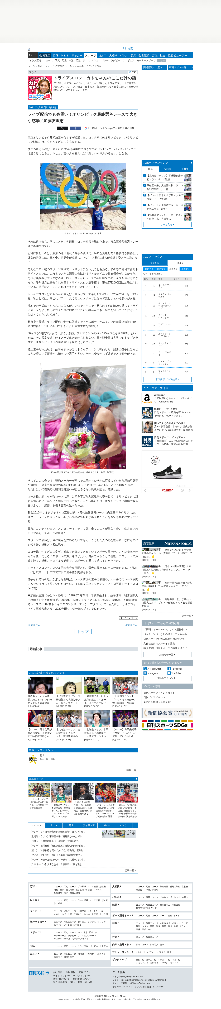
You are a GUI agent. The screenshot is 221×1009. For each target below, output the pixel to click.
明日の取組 (175, 887)
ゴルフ (102, 55)
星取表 (185, 887)
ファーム (97, 890)
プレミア (101, 922)
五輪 (32, 946)
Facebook (176, 668)
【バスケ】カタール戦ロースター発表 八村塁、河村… (57, 859)
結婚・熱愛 (155, 926)
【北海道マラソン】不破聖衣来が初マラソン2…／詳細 (165, 177)
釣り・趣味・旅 (120, 944)
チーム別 (103, 914)
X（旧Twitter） (155, 668)
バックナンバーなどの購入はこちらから (165, 634)
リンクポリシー (81, 975)
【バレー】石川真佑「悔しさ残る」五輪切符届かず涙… (57, 845)
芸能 (154, 55)
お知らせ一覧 (166, 654)
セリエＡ (82, 922)
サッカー (77, 55)
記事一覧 (129, 870)
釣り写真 (154, 945)
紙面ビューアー (177, 55)
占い (150, 929)
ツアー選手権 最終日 (152, 274)
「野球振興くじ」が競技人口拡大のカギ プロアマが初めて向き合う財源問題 (167, 602)
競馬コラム (165, 905)
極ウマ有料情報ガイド (146, 908)
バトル (124, 55)
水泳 (71, 60)
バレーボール (60, 936)
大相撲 (113, 55)
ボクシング (175, 897)
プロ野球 (82, 887)
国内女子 (92, 954)
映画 (176, 926)
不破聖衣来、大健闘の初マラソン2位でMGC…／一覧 (165, 187)
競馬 (133, 55)
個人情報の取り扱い (64, 982)
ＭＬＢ (65, 55)
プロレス (164, 897)
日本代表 (82, 911)
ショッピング (142, 963)
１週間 (184, 169)
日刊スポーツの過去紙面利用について (164, 638)
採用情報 (70, 972)
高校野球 (58, 893)
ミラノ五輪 (35, 60)
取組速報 (164, 887)
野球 (55, 55)
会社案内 (58, 972)
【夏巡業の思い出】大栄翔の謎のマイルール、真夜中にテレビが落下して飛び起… (167, 553)
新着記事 (148, 543)
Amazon (159, 394)
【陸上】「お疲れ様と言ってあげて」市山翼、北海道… (57, 850)
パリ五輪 (94, 946)
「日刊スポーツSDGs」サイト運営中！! (165, 629)
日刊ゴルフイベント (154, 697)
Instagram (152, 673)
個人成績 (70, 890)
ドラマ (183, 926)
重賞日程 (176, 905)
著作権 (128, 999)
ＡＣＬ (57, 914)
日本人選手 (83, 900)
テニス (86, 60)
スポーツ (90, 55)
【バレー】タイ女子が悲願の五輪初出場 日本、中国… (57, 831)
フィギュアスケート (87, 936)
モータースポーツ (146, 60)
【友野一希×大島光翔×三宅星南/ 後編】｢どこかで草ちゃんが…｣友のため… (167, 586)
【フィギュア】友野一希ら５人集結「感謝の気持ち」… (57, 855)
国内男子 (82, 954)
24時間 (167, 169)
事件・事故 (141, 929)
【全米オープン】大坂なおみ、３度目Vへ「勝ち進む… (56, 864)
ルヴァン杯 (67, 914)
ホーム (33, 55)
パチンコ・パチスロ (156, 952)
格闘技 (185, 897)
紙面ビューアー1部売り (167, 409)
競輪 (170, 916)
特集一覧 (131, 770)
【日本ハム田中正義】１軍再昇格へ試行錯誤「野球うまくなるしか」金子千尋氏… (167, 569)
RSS (134, 72)
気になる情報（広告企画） (157, 702)
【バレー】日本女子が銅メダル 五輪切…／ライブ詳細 (165, 197)
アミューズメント (122, 952)
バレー (105, 60)
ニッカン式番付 (151, 890)
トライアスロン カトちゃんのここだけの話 (95, 78)
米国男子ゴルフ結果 (166, 379)
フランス (68, 925)
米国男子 (101, 954)
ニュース (48, 60)
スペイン (58, 925)
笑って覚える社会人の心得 (168, 423)
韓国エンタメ (142, 926)
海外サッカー (37, 921)
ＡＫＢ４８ (165, 923)
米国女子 (58, 957)
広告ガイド (84, 972)
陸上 (64, 60)
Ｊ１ (90, 911)
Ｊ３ (101, 911)
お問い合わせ (85, 982)
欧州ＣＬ (78, 925)
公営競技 (144, 55)
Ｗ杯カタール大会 (82, 914)
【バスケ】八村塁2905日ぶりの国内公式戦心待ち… (55, 841)
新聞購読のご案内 (152, 67)
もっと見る (166, 224)
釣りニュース (142, 945)
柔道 (78, 60)
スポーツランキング (155, 162)
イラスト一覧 (164, 960)
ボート (163, 916)
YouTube (176, 673)
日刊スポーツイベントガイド (159, 692)
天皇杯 (95, 914)
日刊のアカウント (166, 678)
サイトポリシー (61, 975)
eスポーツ (141, 952)
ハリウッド (182, 923)
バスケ (95, 60)
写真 (57, 60)
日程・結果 (59, 890)
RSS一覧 (176, 960)
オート (176, 916)
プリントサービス (170, 963)
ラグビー (115, 60)
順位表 (102, 887)
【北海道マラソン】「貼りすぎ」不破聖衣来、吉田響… (165, 217)
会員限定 (44, 55)
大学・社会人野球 (72, 893)
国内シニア (69, 957)
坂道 (174, 923)
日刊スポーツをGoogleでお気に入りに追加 (111, 128)
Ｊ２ (95, 911)
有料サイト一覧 (177, 67)
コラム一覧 (151, 960)
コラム (161, 60)
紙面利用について (82, 979)
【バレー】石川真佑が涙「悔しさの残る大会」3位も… (165, 207)
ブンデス (92, 922)
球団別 (88, 890)
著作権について (61, 979)
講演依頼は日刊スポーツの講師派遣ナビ (165, 648)
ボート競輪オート (122, 915)
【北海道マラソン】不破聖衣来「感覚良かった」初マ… (57, 836)
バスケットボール (62, 939)
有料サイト (155, 963)
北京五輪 (103, 946)
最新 (150, 169)
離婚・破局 (167, 926)
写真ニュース (36, 778)
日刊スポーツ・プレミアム (168, 437)
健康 (162, 945)
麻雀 (169, 952)
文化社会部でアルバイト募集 (159, 643)
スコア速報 (93, 887)
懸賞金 (139, 890)
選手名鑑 (80, 890)
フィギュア (128, 60)
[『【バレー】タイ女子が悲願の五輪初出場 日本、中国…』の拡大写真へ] (119, 847)
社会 (162, 55)
